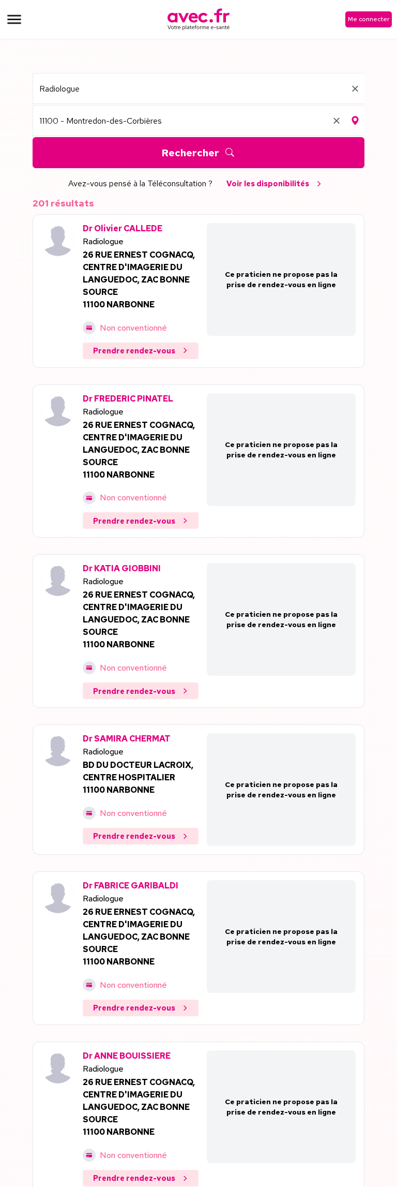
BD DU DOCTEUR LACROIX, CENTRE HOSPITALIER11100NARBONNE (138, 777)
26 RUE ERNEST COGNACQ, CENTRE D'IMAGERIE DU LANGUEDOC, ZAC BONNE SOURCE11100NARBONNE (139, 279)
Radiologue (103, 241)
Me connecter (368, 19)
